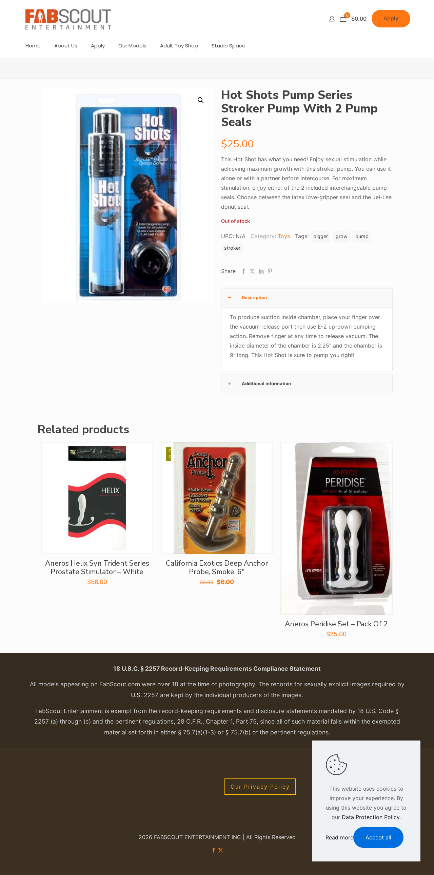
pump (362, 236)
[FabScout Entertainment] (68, 18)
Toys (284, 236)
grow (342, 236)
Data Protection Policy (370, 817)
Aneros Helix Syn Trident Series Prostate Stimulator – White (97, 568)
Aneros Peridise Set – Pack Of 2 (336, 624)
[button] (201, 100)
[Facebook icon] (213, 850)
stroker (232, 248)
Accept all (378, 837)
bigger (320, 236)
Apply (390, 18)
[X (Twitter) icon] (220, 850)
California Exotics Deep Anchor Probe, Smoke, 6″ (217, 568)
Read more (339, 837)
